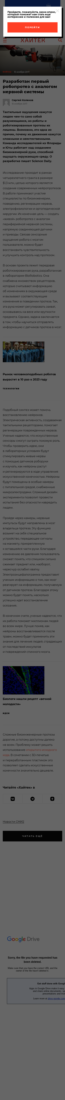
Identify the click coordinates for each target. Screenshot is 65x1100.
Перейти (32, 27)
